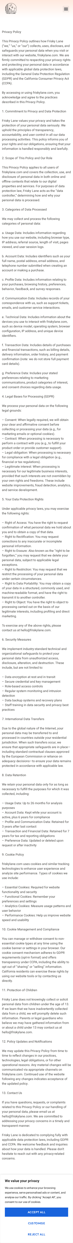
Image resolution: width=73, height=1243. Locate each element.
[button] (66, 9)
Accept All (36, 1212)
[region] (36, 1209)
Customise (36, 1223)
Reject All (36, 1234)
